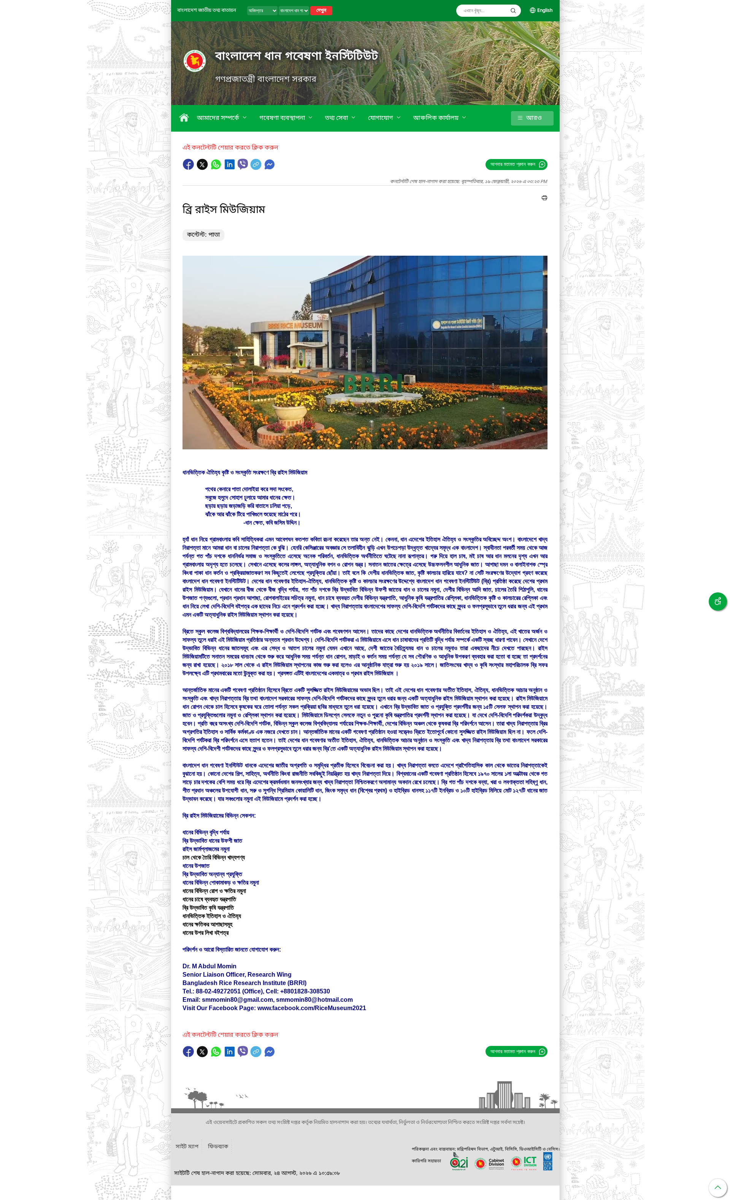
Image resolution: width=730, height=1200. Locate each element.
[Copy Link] (256, 168)
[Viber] (242, 164)
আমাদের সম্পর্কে (219, 118)
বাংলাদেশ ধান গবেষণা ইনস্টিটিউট (296, 56)
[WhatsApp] (217, 168)
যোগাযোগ (381, 118)
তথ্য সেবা (337, 118)
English (544, 11)
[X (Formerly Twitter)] (203, 168)
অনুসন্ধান (513, 11)
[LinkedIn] (230, 168)
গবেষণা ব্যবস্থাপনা (282, 118)
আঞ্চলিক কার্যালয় (436, 118)
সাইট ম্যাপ (187, 1147)
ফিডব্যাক (218, 1147)
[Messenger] (269, 168)
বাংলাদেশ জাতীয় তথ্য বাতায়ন (206, 10)
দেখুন (321, 11)
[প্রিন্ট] (544, 199)
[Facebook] (189, 168)
